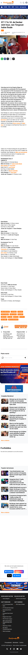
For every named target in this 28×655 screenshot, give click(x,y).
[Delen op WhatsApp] (2, 59)
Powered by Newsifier (14, 652)
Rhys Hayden (4, 165)
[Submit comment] (25, 357)
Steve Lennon (16, 123)
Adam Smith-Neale (17, 163)
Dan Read (12, 165)
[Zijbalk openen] (1, 3)
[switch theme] (24, 3)
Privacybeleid (8, 642)
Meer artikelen (5, 440)
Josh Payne (12, 167)
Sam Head (13, 172)
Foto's (17, 7)
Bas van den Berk (7, 33)
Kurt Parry (3, 119)
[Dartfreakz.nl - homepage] (8, 2)
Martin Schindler (13, 170)
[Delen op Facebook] (5, 59)
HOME (5, 7)
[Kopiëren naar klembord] (13, 59)
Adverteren (15, 642)
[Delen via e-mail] (10, 59)
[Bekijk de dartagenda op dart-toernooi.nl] (14, 586)
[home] (2, 7)
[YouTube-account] (17, 649)
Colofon (21, 642)
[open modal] (26, 3)
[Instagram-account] (14, 649)
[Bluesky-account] (21, 649)
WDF (13, 7)
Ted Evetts (4, 249)
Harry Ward (4, 252)
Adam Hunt (3, 316)
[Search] (21, 3)
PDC (9, 7)
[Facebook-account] (10, 649)
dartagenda (23, 7)
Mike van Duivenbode (21, 152)
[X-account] (7, 649)
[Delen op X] (8, 59)
